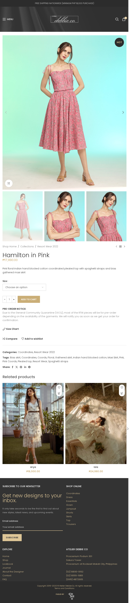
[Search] (117, 19)
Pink (121, 357)
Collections (27, 246)
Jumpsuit (71, 508)
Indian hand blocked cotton (90, 357)
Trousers (71, 524)
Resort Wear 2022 (47, 246)
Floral (51, 357)
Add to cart (29, 299)
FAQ (5, 579)
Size (5, 281)
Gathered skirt (63, 357)
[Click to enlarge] (9, 183)
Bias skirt (15, 357)
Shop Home (10, 246)
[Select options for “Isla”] (122, 393)
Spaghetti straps (58, 361)
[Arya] (33, 423)
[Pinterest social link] (21, 367)
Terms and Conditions (64, 588)
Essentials (71, 501)
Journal (7, 567)
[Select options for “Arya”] (59, 393)
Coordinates (25, 352)
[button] (6, 112)
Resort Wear (40, 361)
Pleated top (25, 361)
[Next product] (124, 247)
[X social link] (16, 367)
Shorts (69, 512)
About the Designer (13, 571)
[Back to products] (120, 247)
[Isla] (95, 423)
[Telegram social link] (29, 367)
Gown (69, 505)
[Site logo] (64, 19)
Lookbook (8, 564)
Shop (5, 560)
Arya (33, 467)
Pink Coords (10, 361)
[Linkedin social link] (25, 367)
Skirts (69, 516)
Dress (69, 497)
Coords (42, 357)
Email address (10, 521)
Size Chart (12, 329)
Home (6, 556)
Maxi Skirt (113, 357)
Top (68, 520)
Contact (7, 575)
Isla (96, 467)
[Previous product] (116, 247)
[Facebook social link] (12, 367)
